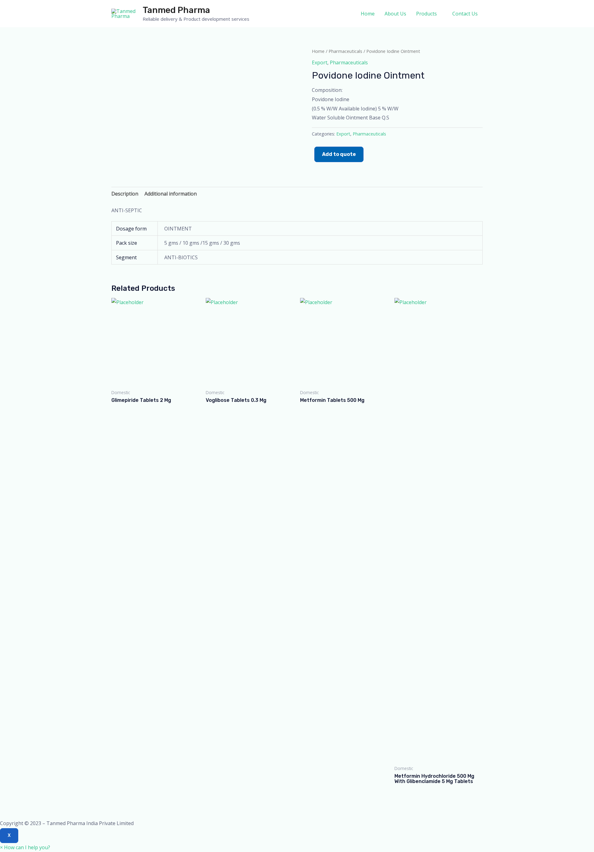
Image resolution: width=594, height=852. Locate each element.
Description (124, 193)
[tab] (124, 194)
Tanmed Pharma (176, 10)
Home (368, 13)
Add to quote (339, 154)
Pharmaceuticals (345, 51)
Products (426, 13)
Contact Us (465, 13)
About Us (395, 13)
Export (319, 62)
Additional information (170, 193)
